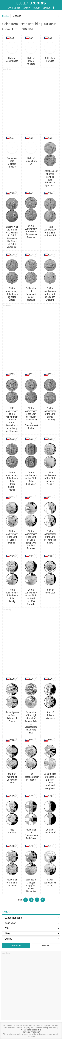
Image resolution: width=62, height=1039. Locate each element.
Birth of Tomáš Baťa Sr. (31, 161)
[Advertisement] (31, 102)
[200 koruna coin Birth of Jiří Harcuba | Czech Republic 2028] (50, 47)
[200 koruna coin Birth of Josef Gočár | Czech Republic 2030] (12, 47)
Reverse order (26, 29)
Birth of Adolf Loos (50, 591)
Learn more (31, 1036)
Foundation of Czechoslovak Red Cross (31, 834)
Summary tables (31, 7)
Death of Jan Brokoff (50, 831)
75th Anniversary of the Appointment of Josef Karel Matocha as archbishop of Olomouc (12, 420)
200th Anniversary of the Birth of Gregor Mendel (12, 537)
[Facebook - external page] (53, 8)
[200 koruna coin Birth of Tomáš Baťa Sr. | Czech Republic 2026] (31, 148)
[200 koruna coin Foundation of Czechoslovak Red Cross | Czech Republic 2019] (35, 796)
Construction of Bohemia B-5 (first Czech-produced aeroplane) (50, 781)
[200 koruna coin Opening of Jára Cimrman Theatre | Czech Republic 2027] (12, 148)
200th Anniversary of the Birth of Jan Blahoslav (31, 478)
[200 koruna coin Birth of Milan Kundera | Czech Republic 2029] (31, 47)
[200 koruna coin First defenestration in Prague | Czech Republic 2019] (35, 740)
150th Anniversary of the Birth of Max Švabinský (50, 414)
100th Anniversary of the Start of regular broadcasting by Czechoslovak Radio (31, 418)
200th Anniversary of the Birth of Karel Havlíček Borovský (31, 597)
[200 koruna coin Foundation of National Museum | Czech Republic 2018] (16, 846)
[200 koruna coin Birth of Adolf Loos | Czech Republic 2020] (54, 556)
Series (5, 16)
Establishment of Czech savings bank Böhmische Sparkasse (50, 178)
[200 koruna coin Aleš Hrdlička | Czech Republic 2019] (16, 796)
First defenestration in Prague (31, 776)
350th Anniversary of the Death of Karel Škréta (12, 294)
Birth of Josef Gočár (12, 59)
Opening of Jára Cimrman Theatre (12, 162)
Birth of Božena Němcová (50, 715)
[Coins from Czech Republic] (8, 37)
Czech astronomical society (50, 882)
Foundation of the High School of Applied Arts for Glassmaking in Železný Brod (31, 722)
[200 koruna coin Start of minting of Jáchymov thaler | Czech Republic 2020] (16, 740)
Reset (45, 945)
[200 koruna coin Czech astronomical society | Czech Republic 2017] (54, 846)
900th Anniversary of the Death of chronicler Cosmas (31, 231)
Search (47, 7)
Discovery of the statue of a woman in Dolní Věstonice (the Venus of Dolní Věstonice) (12, 236)
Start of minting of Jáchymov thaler (12, 778)
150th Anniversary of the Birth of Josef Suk (50, 231)
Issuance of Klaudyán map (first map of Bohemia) (31, 885)
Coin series (14, 7)
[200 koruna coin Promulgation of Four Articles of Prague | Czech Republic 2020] (16, 679)
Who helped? (35, 1032)
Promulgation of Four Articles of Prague (12, 717)
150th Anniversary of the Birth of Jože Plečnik (50, 478)
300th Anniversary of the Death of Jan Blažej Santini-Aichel (12, 481)
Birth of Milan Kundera (31, 61)
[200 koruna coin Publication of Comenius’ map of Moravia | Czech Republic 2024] (35, 255)
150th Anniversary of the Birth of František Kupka (50, 537)
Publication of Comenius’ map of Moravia (30, 294)
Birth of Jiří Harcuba (50, 59)
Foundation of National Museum (11, 882)
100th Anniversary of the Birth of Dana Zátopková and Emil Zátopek (31, 540)
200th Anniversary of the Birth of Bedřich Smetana (50, 294)
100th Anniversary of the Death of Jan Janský (12, 595)
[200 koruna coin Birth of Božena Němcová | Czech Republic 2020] (54, 679)
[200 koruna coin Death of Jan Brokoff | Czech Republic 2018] (54, 796)
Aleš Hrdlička (12, 831)
